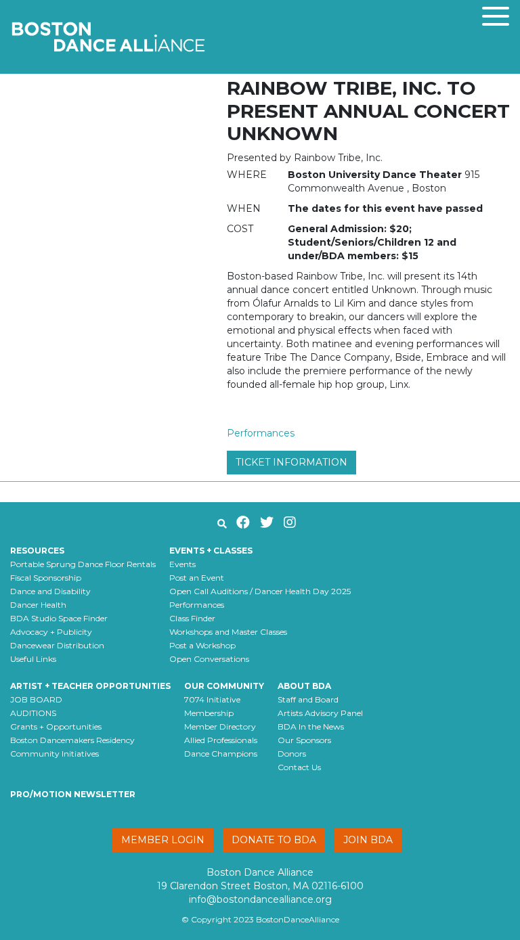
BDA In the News (311, 726)
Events (182, 564)
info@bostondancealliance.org (260, 899)
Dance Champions (220, 753)
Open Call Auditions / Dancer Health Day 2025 (260, 591)
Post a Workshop (202, 645)
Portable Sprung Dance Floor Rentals (83, 564)
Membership (209, 713)
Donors (292, 753)
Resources (37, 550)
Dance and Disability (50, 591)
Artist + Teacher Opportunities (90, 686)
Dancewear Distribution (57, 645)
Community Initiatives (54, 753)
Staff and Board (308, 699)
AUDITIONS (33, 713)
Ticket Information (291, 462)
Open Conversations (209, 659)
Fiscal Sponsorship (45, 578)
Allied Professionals (220, 740)
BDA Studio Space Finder (59, 618)
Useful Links (33, 659)
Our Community (224, 686)
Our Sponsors (304, 740)
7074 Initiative (212, 699)
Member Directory (220, 726)
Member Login (162, 840)
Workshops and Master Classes (228, 632)
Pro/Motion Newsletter (72, 794)
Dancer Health (38, 605)
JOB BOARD (36, 699)
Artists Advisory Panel (320, 713)
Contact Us (299, 767)
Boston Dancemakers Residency (72, 740)
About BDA (304, 686)
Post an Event (196, 578)
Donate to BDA (274, 840)
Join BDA (368, 840)
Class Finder (192, 618)
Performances (261, 433)
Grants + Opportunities (56, 726)
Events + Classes (211, 550)
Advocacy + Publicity (51, 632)
